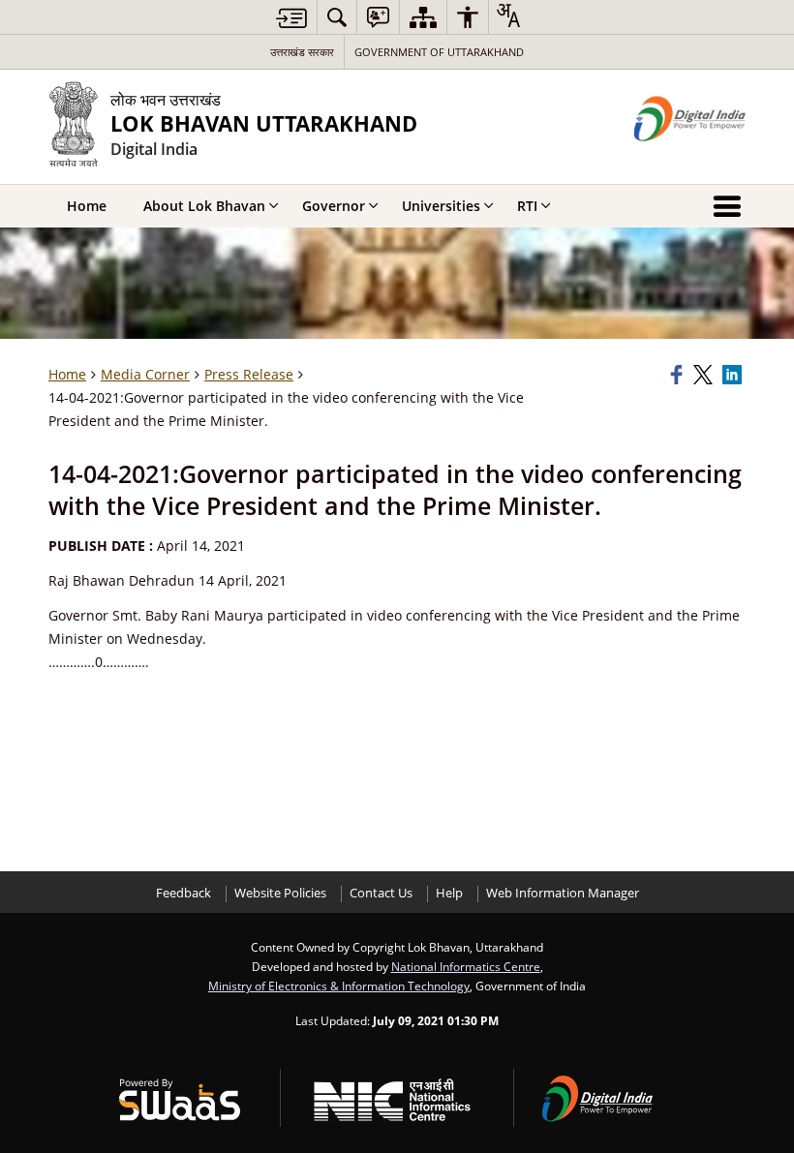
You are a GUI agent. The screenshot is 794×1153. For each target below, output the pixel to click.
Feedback (183, 893)
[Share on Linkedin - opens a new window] (734, 374)
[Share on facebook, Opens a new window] (678, 374)
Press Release (248, 374)
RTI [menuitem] (527, 206)
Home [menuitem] (87, 206)
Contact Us (381, 893)
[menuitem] (337, 17)
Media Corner (145, 374)
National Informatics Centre (465, 966)
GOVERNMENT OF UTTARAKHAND (439, 52)
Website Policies (280, 893)
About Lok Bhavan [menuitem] (204, 206)
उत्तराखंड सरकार (302, 52)
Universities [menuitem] (441, 206)
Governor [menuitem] (333, 206)
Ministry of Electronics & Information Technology (339, 985)
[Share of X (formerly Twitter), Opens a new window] (705, 374)
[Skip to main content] (291, 18)
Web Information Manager (562, 893)
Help (449, 893)
